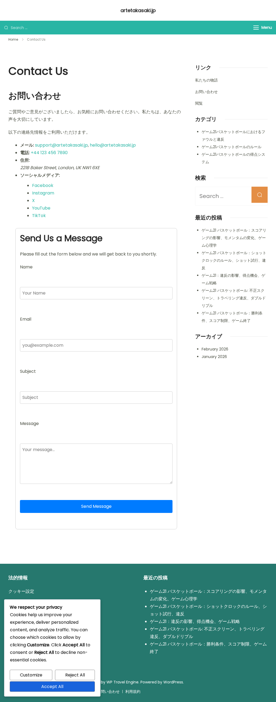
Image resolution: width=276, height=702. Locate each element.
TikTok (39, 215)
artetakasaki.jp (138, 10)
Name (26, 267)
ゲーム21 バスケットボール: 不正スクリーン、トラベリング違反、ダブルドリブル (234, 298)
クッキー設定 (21, 591)
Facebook (42, 185)
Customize (31, 675)
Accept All (52, 686)
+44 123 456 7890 (49, 153)
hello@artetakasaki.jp (113, 145)
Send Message (96, 506)
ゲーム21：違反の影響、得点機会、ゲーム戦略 (195, 621)
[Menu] (256, 28)
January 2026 (214, 356)
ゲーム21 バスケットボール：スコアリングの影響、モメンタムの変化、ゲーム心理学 (234, 238)
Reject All (75, 675)
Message (29, 423)
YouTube (41, 208)
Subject (28, 371)
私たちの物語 (206, 80)
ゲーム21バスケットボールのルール (231, 147)
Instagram (43, 193)
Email (25, 319)
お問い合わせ (206, 91)
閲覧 (199, 103)
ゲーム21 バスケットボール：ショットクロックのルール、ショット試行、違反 (234, 260)
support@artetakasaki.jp (61, 145)
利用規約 (132, 691)
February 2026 (215, 349)
